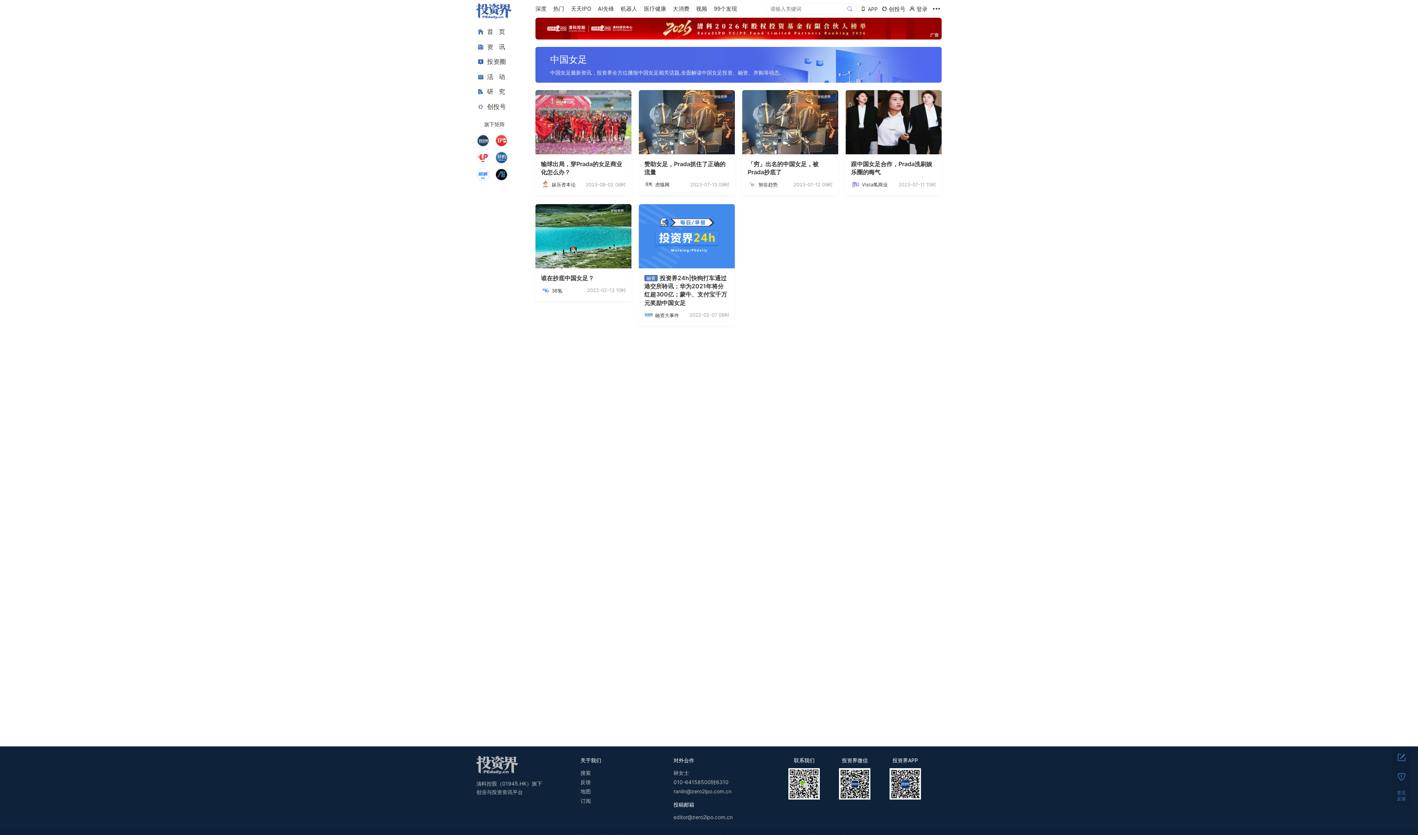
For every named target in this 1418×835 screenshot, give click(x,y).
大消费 (681, 8)
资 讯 (496, 47)
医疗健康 (655, 8)
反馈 (585, 782)
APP (873, 9)
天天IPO (581, 8)
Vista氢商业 (875, 185)
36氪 (557, 290)
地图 (585, 791)
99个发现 (725, 8)
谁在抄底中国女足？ (567, 278)
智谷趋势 (768, 185)
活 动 (496, 76)
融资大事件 (667, 315)
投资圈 (496, 61)
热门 (558, 8)
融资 (651, 278)
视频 (701, 8)
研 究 (496, 91)
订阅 (585, 801)
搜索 (585, 773)
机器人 (629, 8)
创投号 (496, 106)
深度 (541, 8)
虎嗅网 (662, 185)
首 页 (496, 31)
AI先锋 (606, 8)
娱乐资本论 (564, 185)
